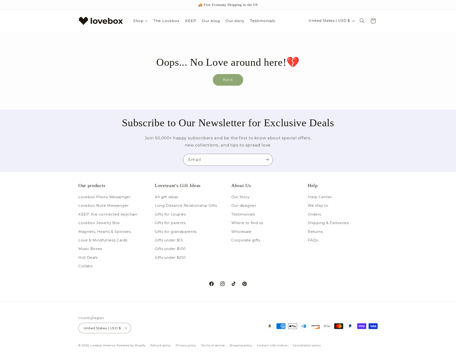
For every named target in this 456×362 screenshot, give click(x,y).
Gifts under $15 (169, 240)
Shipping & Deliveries (328, 223)
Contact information (272, 345)
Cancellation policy (307, 345)
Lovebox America (103, 345)
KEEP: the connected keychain (108, 214)
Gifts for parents (170, 223)
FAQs (313, 240)
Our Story (240, 197)
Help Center (320, 197)
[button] (362, 20)
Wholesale (241, 232)
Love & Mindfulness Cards (102, 240)
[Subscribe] (267, 159)
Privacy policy (186, 345)
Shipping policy (241, 345)
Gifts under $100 (170, 249)
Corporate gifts (245, 240)
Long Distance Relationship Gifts (186, 206)
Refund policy (160, 345)
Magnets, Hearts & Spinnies (104, 232)
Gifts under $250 (170, 257)
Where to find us (247, 223)
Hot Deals (88, 257)
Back (228, 79)
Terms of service (213, 345)
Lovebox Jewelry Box (99, 223)
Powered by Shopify (131, 345)
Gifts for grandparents (176, 232)
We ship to (318, 206)
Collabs (85, 266)
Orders (314, 214)
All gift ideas (166, 197)
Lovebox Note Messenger (103, 206)
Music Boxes (90, 249)
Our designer (243, 206)
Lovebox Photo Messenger (104, 197)
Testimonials (243, 214)
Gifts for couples (170, 214)
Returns (315, 232)
